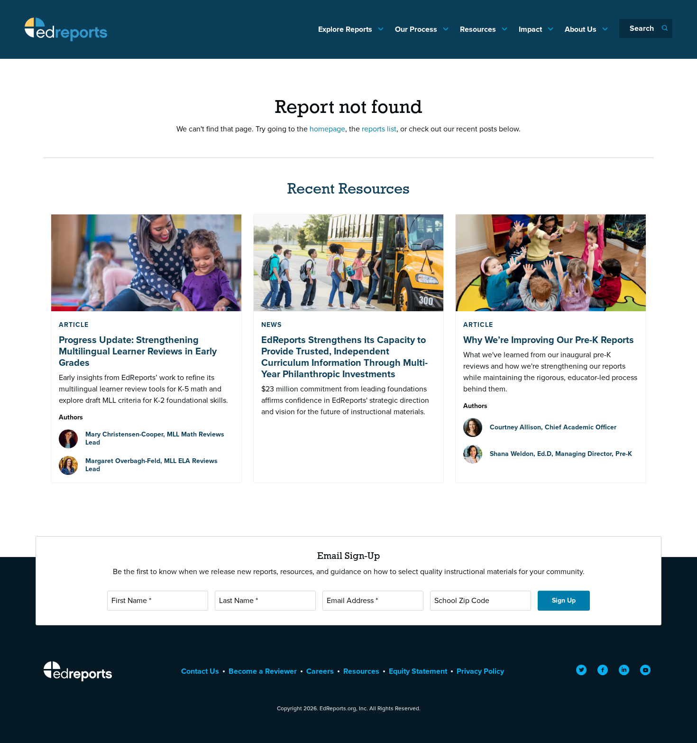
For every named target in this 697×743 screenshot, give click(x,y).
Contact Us (200, 671)
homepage (327, 128)
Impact (531, 29)
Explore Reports (346, 29)
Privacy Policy (480, 671)
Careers (320, 671)
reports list (379, 128)
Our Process (417, 29)
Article (74, 325)
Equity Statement (418, 671)
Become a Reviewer (263, 671)
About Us (581, 29)
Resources (479, 29)
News (271, 325)
